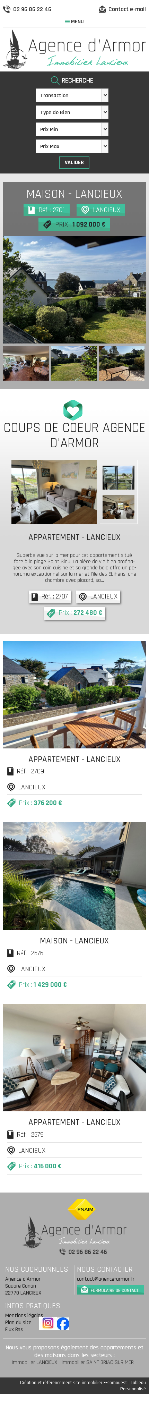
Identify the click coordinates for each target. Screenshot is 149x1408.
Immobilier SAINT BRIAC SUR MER (98, 1362)
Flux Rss (14, 1329)
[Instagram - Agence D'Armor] (48, 1323)
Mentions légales (24, 1315)
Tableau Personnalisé (133, 1386)
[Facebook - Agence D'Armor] (62, 1323)
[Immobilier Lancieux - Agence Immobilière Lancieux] (74, 49)
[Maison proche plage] (74, 289)
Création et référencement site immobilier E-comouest (73, 1383)
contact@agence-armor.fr (105, 1279)
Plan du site (18, 1322)
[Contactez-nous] (110, 1288)
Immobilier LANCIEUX (34, 1362)
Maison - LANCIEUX (74, 194)
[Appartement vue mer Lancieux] (54, 491)
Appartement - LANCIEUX (74, 537)
